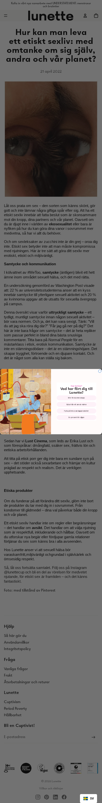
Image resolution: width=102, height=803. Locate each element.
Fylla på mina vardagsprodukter (76, 411)
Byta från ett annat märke (77, 404)
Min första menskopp (76, 398)
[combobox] (88, 798)
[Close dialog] (99, 371)
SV (92, 798)
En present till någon (77, 417)
